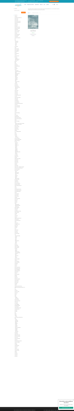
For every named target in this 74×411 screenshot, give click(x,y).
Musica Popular (16, 282)
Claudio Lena (16, 91)
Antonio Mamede (17, 35)
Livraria (47, 4)
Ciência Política (16, 298)
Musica (16, 239)
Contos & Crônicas (17, 251)
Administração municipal (17, 22)
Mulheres (16, 176)
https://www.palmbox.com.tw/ (17, 402)
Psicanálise (16, 311)
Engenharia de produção (17, 158)
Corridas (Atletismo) (17, 102)
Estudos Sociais (16, 170)
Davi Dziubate (16, 115)
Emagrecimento (16, 156)
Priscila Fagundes (17, 306)
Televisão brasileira (17, 345)
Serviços (41, 4)
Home (25, 4)
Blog (44, 4)
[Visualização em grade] (28, 13)
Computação (16, 92)
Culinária (16, 110)
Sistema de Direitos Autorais (54, 1)
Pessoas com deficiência (18, 327)
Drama (15, 132)
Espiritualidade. (16, 165)
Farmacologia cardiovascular (18, 190)
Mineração (16, 276)
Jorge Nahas (16, 226)
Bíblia (15, 62)
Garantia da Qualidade (17, 198)
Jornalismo (16, 78)
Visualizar (33, 35)
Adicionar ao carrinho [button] (33, 34)
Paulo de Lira (16, 292)
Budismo (16, 67)
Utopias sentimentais (33, 30)
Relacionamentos (17, 240)
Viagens (16, 242)
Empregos (16, 157)
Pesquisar (23, 12)
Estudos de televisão (17, 169)
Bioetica (16, 63)
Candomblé (16, 68)
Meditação (16, 323)
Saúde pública (16, 331)
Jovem (15, 228)
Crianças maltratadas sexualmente (19, 103)
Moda (15, 80)
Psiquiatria (16, 330)
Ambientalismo (16, 29)
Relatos (15, 313)
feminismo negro (17, 193)
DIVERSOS (16, 130)
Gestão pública (16, 208)
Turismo (16, 241)
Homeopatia (16, 320)
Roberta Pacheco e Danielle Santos (19, 317)
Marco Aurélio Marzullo (17, 267)
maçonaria (16, 264)
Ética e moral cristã (17, 179)
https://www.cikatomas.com (17, 388)
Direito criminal (16, 125)
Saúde (15, 318)
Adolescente (16, 23)
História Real (16, 215)
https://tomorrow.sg (16, 386)
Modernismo (16, 277)
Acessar (57, 4)
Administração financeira (18, 21)
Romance (16, 257)
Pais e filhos (16, 290)
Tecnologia (16, 344)
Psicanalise (16, 310)
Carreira (16, 69)
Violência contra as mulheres (18, 124)
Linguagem (16, 248)
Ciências (16, 89)
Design (16, 72)
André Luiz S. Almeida (17, 30)
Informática (16, 77)
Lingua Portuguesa (17, 247)
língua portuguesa (17, 246)
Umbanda (16, 352)
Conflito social (16, 98)
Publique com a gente (30, 4)
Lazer (15, 234)
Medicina (16, 322)
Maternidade (16, 321)
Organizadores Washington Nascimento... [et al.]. (20, 287)
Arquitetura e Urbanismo (18, 71)
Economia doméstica (17, 138)
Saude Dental (16, 332)
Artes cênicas (16, 42)
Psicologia (16, 329)
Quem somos (37, 4)
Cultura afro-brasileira (17, 112)
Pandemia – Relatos (17, 291)
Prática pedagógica (17, 304)
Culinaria (16, 109)
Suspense (16, 343)
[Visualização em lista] (30, 13)
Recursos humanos (17, 81)
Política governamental (17, 300)
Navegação (16, 283)
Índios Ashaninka (17, 219)
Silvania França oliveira (17, 338)
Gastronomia (16, 199)
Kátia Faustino (16, 232)
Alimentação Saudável (17, 28)
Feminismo (16, 175)
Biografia (16, 250)
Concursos (16, 96)
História (16, 214)
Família (15, 186)
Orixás (15, 289)
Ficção (15, 254)
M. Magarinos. (16, 263)
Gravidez (16, 319)
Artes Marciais (16, 46)
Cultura (15, 111)
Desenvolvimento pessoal (18, 117)
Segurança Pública (17, 178)
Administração (16, 70)
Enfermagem (16, 74)
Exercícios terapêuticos (17, 183)
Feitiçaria (16, 192)
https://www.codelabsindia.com (18, 394)
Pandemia (16, 326)
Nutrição (16, 324)
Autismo (16, 54)
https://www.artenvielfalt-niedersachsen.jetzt (19, 396)
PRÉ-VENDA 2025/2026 (17, 305)
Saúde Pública (16, 333)
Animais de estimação (17, 34)
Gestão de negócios (17, 207)
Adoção (16, 171)
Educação (16, 141)
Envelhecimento (16, 159)
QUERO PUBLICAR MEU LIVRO (66, 407)
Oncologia (16, 325)
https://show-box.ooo (16, 382)
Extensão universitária (17, 184)
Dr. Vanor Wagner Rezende (18, 131)
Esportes (16, 236)
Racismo (16, 177)
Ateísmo (16, 52)
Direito (15, 122)
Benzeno (16, 61)
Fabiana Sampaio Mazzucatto (18, 185)
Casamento (16, 83)
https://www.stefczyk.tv (17, 392)
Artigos (15, 47)
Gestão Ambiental (17, 204)
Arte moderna (16, 41)
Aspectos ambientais (17, 87)
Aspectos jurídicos (17, 48)
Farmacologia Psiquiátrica (18, 191)
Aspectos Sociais (17, 172)
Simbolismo (16, 339)
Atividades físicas (17, 53)
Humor (16, 238)
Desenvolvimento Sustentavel (18, 118)
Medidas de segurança (17, 270)
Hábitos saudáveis (17, 212)
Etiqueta (16, 76)
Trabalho (16, 82)
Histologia (16, 213)
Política (15, 296)
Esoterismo (16, 163)
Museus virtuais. (16, 281)
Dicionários (16, 253)
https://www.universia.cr (17, 384)
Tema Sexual (16, 346)
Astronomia (16, 88)
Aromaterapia (16, 36)
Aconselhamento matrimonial (18, 17)
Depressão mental (17, 116)
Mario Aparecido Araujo (17, 268)
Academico (16, 16)
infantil (15, 221)
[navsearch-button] (53, 4)
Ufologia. (16, 351)
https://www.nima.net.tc (17, 398)
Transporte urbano (17, 350)
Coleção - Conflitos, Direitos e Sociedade (19, 123)
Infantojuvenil (16, 255)
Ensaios (16, 44)
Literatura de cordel (17, 262)
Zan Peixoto (16, 356)
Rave (15, 312)
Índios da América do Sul (17, 220)
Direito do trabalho (17, 126)
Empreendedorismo (17, 73)
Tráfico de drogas (17, 349)
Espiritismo (16, 164)
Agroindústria (16, 24)
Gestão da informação (17, 205)
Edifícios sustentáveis (17, 140)
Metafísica (16, 275)
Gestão (15, 203)
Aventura (16, 249)
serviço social (16, 337)
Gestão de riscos (17, 206)
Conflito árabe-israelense (18, 97)
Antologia (16, 297)
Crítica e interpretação (17, 105)
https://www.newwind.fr (17, 400)
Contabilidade (16, 99)
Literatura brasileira (17, 261)
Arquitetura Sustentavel (17, 37)
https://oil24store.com (17, 390)
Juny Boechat (16, 231)
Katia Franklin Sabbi (17, 233)
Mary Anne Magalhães (17, 269)
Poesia (16, 256)
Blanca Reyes (16, 64)
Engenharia (16, 75)
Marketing (16, 79)
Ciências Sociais (16, 90)
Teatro (16, 45)
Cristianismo (16, 104)
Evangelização (16, 180)
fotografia (16, 197)
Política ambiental (17, 299)
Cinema (16, 43)
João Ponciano (16, 225)
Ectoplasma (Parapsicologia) (18, 139)
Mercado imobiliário (17, 274)
